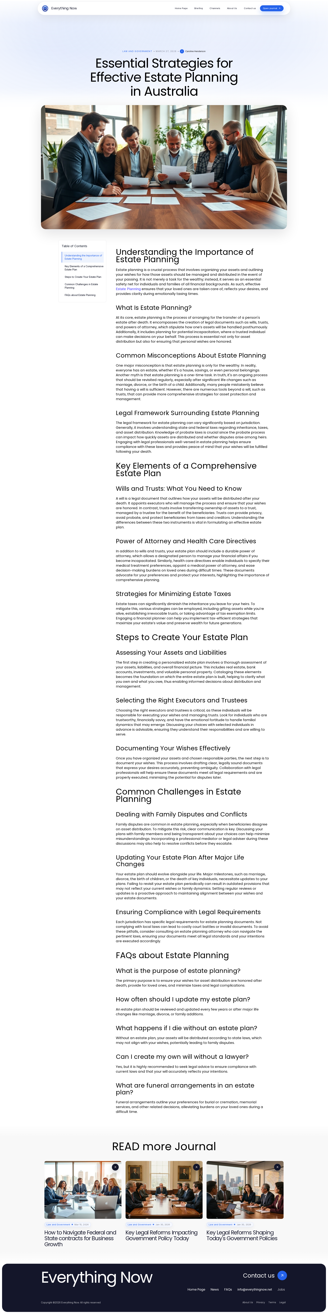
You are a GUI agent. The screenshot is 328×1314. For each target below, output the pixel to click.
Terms (272, 1302)
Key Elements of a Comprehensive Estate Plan (84, 268)
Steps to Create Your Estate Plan (83, 276)
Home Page (196, 1289)
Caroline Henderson (195, 51)
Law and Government (137, 51)
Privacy (260, 1302)
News (215, 1289)
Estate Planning (128, 289)
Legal (282, 1302)
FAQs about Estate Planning (80, 295)
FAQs (228, 1289)
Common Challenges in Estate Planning (81, 286)
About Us (247, 1302)
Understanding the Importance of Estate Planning (83, 257)
